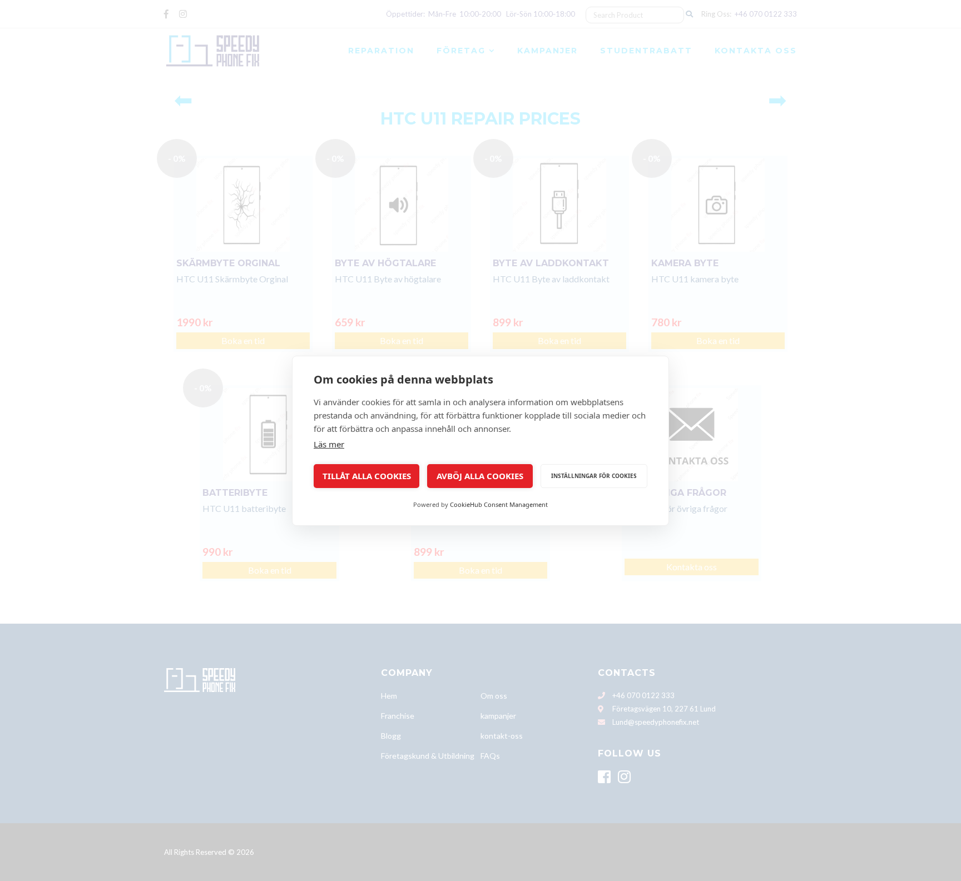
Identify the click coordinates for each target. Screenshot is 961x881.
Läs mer (329, 444)
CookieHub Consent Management (499, 504)
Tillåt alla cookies (367, 475)
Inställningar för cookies (594, 476)
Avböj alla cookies (480, 475)
